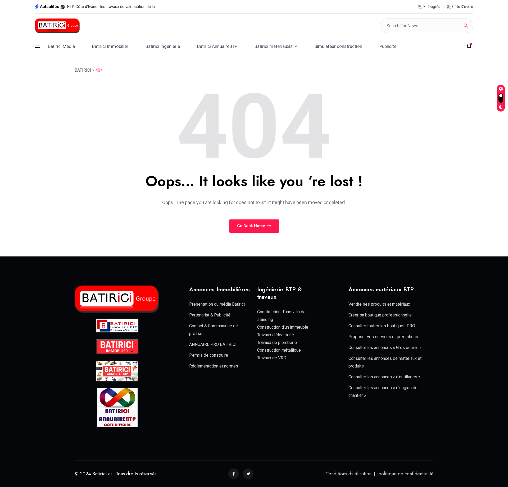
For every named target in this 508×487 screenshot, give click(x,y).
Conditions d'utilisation (348, 473)
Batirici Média (61, 46)
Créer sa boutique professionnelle (380, 315)
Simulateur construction (338, 46)
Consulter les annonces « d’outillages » (384, 376)
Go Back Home (251, 225)
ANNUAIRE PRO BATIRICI (213, 344)
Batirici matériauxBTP (276, 46)
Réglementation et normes (213, 366)
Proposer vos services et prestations (383, 336)
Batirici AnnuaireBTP (217, 46)
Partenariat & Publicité (209, 315)
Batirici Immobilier (110, 46)
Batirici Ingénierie (163, 46)
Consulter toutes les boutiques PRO (381, 325)
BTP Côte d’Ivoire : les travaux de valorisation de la (111, 6)
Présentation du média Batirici (217, 304)
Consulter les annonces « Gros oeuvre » (385, 347)
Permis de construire (208, 355)
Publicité (387, 46)
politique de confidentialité (405, 473)
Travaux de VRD (271, 357)
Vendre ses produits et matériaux (379, 304)
